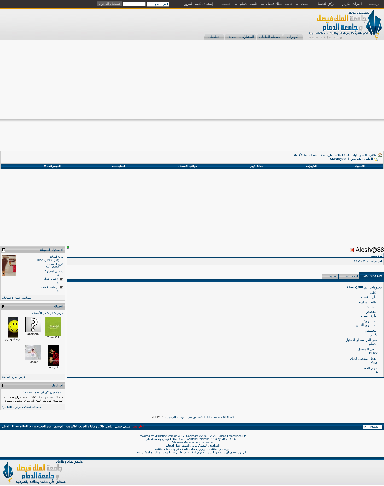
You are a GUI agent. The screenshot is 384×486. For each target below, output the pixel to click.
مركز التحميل (325, 4)
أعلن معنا (138, 426)
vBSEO (226, 439)
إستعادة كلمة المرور (198, 4)
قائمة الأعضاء (302, 155)
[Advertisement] (192, 79)
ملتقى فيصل (122, 426)
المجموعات (54, 165)
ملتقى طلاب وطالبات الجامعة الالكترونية (89, 426)
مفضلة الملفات (270, 37)
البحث (305, 4)
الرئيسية (375, 4)
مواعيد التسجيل (187, 165)
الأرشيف (58, 426)
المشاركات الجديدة (240, 37)
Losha (209, 442)
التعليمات (214, 37)
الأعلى (5, 426)
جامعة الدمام (249, 4)
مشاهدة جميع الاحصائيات (16, 297)
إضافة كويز (257, 165)
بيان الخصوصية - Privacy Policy (31, 426)
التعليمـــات (118, 165)
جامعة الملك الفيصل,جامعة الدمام (166, 439)
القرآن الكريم (352, 4)
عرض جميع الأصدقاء (13, 376)
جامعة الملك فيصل (279, 4)
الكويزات (293, 37)
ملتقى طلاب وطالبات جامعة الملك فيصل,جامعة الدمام (345, 155)
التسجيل (226, 4)
